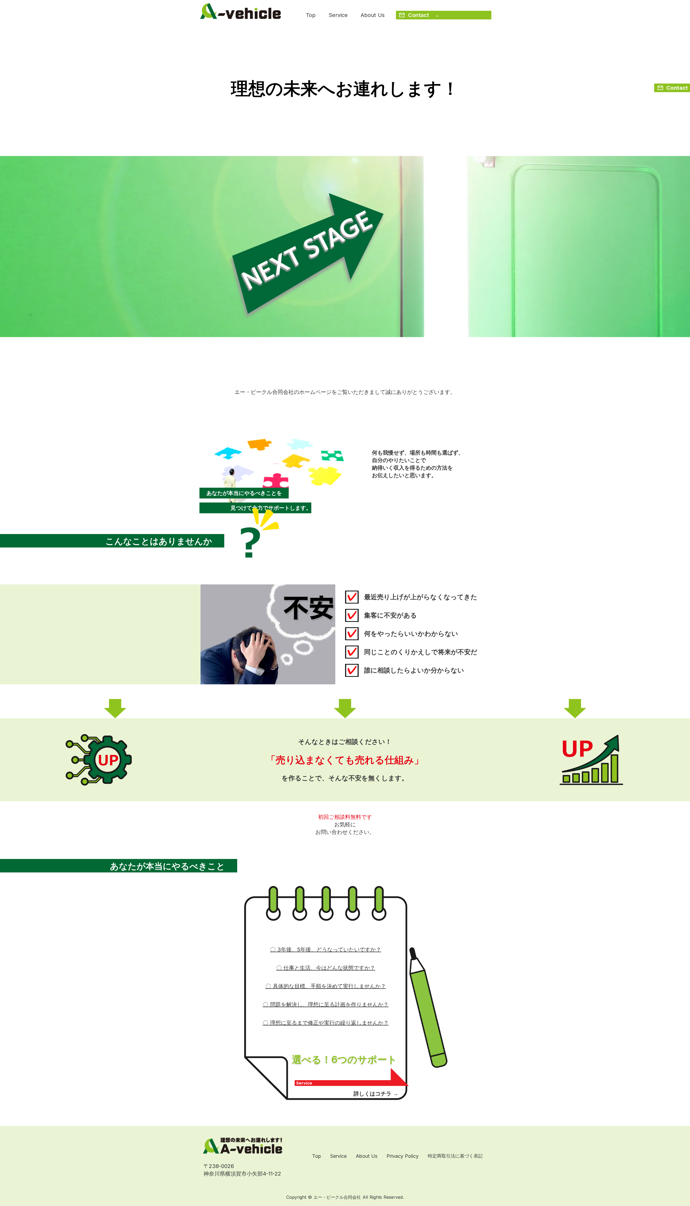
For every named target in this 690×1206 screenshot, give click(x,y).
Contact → (424, 15)
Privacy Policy (403, 1156)
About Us (373, 15)
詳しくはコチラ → (376, 1093)
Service (338, 15)
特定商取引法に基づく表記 (455, 1156)
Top (311, 15)
